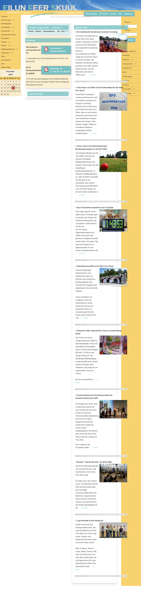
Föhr (120, 14)
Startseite (4, 16)
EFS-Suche (103, 14)
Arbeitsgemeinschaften (8, 35)
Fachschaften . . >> (128, 89)
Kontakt (113, 14)
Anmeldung (125, 55)
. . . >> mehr (90, 75)
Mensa (124, 72)
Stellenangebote (6, 24)
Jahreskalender (91, 14)
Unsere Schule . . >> (7, 20)
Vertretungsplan (127, 76)
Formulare (125, 85)
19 (13, 88)
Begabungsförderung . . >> (9, 49)
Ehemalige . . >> (129, 93)
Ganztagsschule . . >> (129, 64)
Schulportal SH (127, 68)
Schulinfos (125, 80)
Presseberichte (6, 60)
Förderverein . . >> (7, 53)
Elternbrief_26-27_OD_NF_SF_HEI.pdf (60, 70)
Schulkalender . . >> (7, 27)
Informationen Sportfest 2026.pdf (57, 49)
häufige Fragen (6, 67)
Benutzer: (127, 22)
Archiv (3, 56)
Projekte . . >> (5, 42)
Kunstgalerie (5, 38)
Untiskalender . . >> (7, 31)
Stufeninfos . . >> (128, 59)
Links (3, 64)
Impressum (128, 14)
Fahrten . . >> (5, 45)
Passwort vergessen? (129, 51)
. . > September (55, 28)
